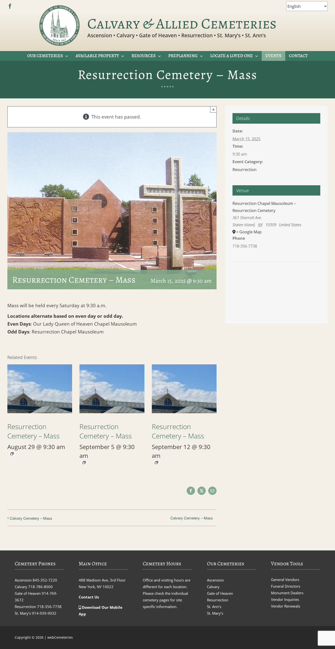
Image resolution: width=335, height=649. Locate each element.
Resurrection (244, 169)
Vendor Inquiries (285, 599)
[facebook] (10, 6)
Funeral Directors (285, 586)
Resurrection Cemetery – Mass (33, 431)
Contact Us (89, 597)
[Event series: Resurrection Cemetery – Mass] (12, 453)
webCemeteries (60, 637)
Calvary (213, 586)
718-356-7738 (49, 606)
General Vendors (285, 579)
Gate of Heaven (220, 593)
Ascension (215, 580)
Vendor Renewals (285, 606)
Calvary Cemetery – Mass (31, 518)
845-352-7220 (45, 580)
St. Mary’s (215, 613)
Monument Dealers (287, 592)
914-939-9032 (44, 613)
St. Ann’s (214, 606)
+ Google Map (249, 232)
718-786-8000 (40, 586)
